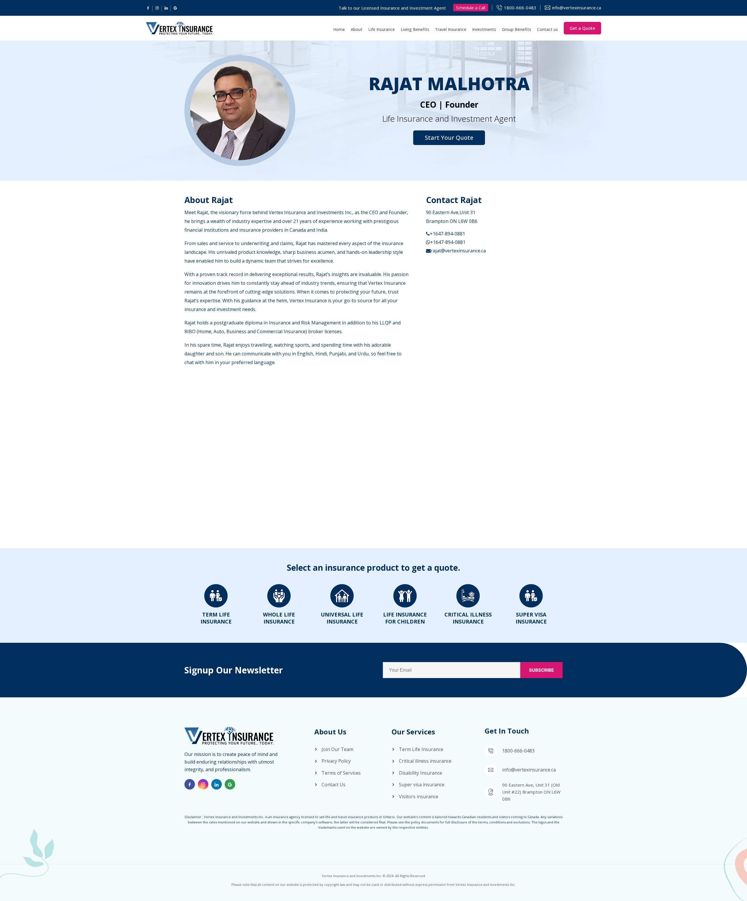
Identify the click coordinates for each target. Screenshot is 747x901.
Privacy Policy (336, 761)
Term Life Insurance (216, 618)
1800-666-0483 (520, 8)
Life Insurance (381, 29)
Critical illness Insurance (468, 618)
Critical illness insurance (425, 761)
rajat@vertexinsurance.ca (458, 250)
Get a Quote (582, 28)
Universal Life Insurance (342, 618)
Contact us (547, 29)
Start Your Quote (449, 138)
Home (339, 29)
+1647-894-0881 (447, 234)
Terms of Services (341, 773)
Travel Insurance (450, 29)
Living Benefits (415, 29)
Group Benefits (516, 29)
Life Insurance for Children (405, 618)
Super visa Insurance (531, 618)
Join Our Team (337, 749)
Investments (484, 29)
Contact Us (333, 784)
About (356, 29)
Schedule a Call (470, 8)
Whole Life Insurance (279, 618)
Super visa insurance (421, 784)
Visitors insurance (418, 796)
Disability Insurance (420, 773)
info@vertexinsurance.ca (576, 8)
